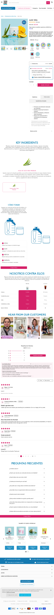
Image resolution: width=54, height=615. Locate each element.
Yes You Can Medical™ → (8, 8)
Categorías (35, 8)
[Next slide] (27, 48)
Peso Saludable (42, 8)
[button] (3, 48)
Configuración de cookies (12, 594)
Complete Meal (44, 536)
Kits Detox (49, 8)
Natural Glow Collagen (21, 537)
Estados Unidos (46, 603)
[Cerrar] (50, 590)
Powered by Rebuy (27, 553)
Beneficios (34, 97)
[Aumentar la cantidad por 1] (36, 85)
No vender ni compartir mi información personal (20, 603)
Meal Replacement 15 (9, 537)
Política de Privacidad (10, 592)
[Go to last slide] (3, 539)
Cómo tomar (47, 97)
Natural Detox (33, 536)
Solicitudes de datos (33, 601)
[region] (27, 592)
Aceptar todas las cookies (25, 594)
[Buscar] (48, 2)
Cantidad (31, 81)
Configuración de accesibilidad (9, 601)
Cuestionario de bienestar (24, 8)
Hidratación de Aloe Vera (10, 16)
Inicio (2, 16)
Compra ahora (13, 267)
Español (46, 601)
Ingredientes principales (41, 101)
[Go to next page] (35, 456)
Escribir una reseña (37, 355)
